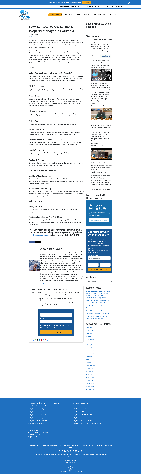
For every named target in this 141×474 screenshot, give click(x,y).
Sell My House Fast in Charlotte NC (38, 415)
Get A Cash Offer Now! (114, 15)
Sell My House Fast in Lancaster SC (38, 421)
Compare (78, 15)
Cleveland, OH (90, 357)
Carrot (81, 471)
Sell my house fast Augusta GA (81, 412)
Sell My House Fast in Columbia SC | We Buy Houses (43, 403)
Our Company (64, 7)
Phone (89, 262)
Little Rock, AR (90, 354)
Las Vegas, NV (90, 389)
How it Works (54, 445)
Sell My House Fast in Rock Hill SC (38, 424)
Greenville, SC (90, 383)
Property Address (93, 255)
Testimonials (87, 15)
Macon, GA (89, 348)
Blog (70, 447)
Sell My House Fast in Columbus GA (82, 406)
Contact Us (75, 7)
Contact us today (41, 235)
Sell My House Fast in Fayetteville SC (39, 418)
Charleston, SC (90, 330)
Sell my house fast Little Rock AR (82, 415)
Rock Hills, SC (90, 333)
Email (42, 319)
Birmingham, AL (91, 371)
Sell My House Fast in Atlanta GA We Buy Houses (86, 424)
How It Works (68, 15)
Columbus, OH (90, 366)
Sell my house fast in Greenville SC (38, 406)
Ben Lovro (34, 37)
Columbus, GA (90, 351)
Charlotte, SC (90, 386)
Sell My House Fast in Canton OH (82, 418)
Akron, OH (89, 360)
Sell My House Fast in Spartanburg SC (39, 412)
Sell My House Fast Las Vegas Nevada (39, 409)
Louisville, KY (90, 380)
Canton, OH (89, 368)
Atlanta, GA (89, 345)
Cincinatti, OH (90, 363)
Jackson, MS (90, 377)
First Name (43, 312)
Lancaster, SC (90, 336)
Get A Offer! (86, 3)
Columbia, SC (90, 327)
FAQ (94, 15)
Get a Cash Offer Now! (35, 445)
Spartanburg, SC (91, 342)
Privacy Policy (108, 445)
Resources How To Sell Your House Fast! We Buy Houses (87, 445)
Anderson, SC (90, 339)
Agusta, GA (89, 374)
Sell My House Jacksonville (80, 403)
